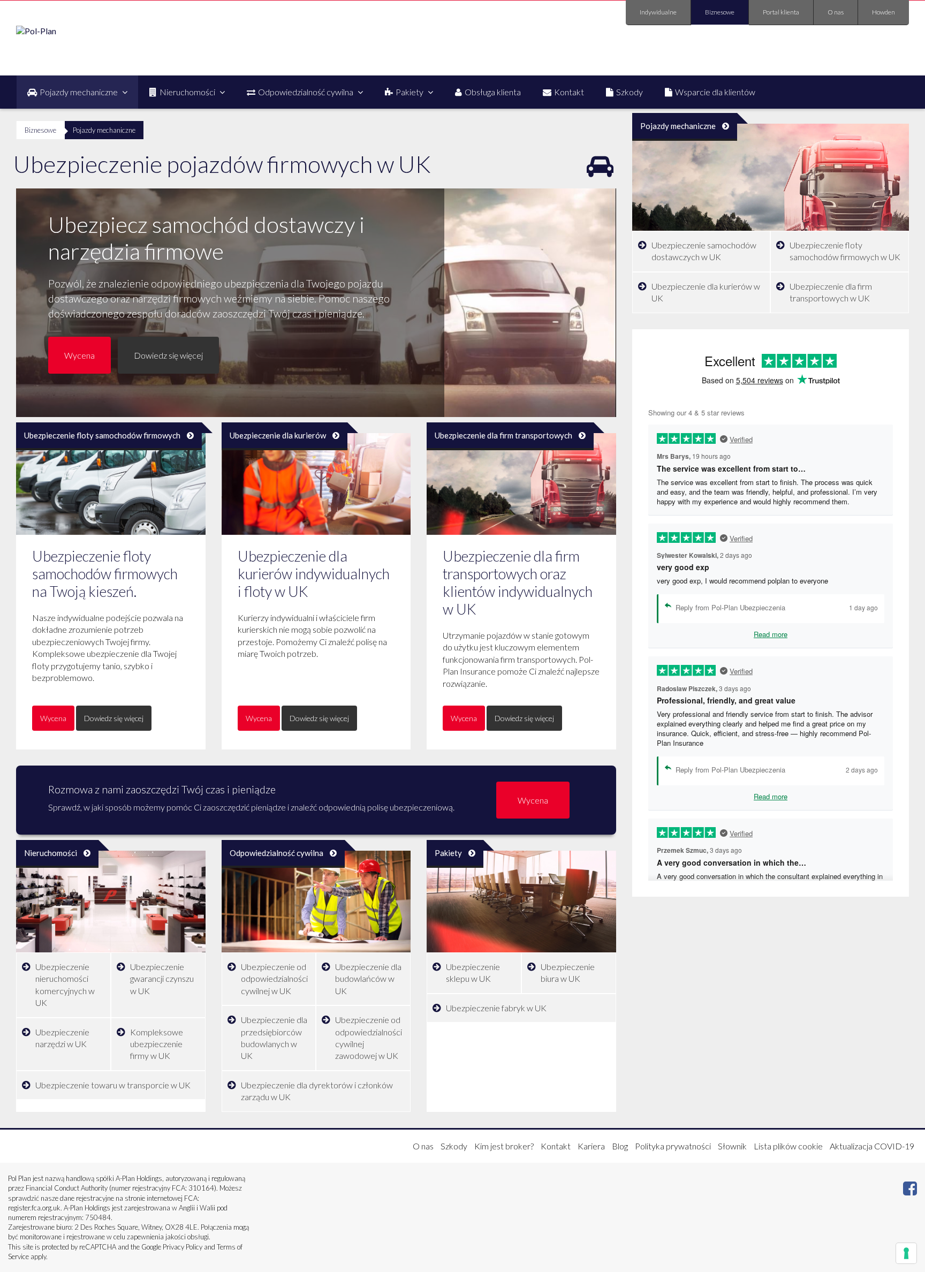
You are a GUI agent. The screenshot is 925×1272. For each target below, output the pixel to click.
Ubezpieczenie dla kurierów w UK (705, 292)
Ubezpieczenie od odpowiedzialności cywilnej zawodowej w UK (368, 1037)
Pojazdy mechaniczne (678, 126)
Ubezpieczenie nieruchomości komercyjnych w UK (65, 984)
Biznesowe (719, 12)
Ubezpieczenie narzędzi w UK (62, 1038)
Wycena (79, 355)
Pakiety (448, 853)
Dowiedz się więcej (168, 355)
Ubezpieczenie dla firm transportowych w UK (831, 292)
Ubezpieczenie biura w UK (568, 972)
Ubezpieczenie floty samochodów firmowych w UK (845, 251)
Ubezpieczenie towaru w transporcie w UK (113, 1085)
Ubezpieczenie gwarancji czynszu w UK (162, 978)
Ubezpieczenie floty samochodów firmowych (102, 435)
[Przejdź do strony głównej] (36, 31)
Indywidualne (658, 12)
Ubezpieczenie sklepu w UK (473, 972)
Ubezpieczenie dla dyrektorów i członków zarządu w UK (317, 1091)
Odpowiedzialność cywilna (276, 853)
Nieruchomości (50, 853)
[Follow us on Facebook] (910, 1191)
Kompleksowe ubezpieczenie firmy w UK (156, 1044)
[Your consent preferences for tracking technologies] (906, 1253)
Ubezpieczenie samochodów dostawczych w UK (703, 251)
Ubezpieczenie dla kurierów (278, 435)
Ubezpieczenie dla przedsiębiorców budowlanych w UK (274, 1037)
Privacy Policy (182, 1247)
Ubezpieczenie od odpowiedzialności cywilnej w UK (274, 978)
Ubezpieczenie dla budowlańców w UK (368, 978)
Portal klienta (781, 12)
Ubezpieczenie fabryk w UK (496, 1008)
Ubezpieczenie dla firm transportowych (503, 435)
